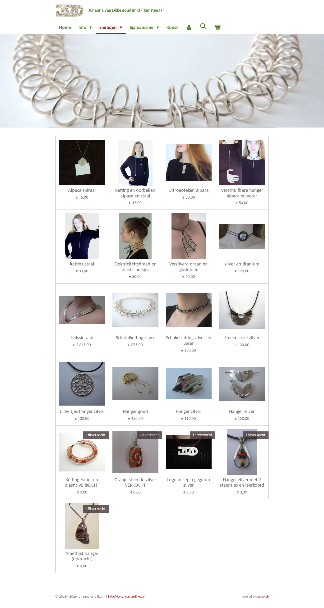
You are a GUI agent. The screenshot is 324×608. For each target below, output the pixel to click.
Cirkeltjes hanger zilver (82, 411)
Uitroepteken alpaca (189, 190)
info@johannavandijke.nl (126, 597)
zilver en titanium (242, 264)
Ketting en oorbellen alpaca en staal (135, 193)
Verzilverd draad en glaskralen (188, 267)
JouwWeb (262, 596)
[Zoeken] (203, 26)
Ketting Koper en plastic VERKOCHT (82, 483)
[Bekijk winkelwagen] (217, 27)
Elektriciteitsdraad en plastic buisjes (135, 267)
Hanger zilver (188, 411)
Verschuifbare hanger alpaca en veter (242, 193)
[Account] (189, 27)
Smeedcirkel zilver (241, 338)
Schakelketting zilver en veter (188, 341)
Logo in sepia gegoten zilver (188, 483)
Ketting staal (82, 264)
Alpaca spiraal (82, 190)
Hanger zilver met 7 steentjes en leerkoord (242, 483)
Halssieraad (82, 338)
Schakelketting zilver (135, 338)
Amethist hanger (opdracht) (81, 556)
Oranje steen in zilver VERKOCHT (135, 483)
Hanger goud (135, 411)
